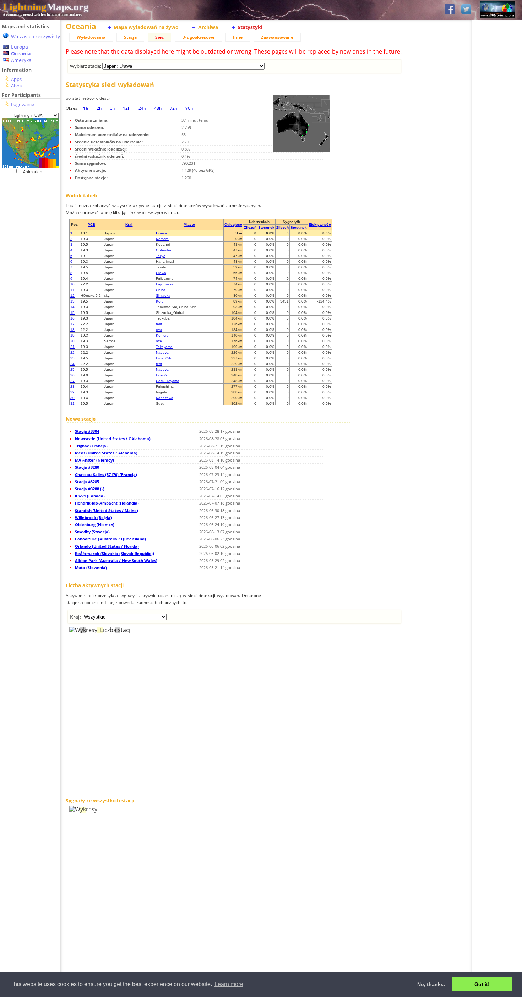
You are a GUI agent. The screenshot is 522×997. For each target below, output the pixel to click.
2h (99, 108)
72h (173, 108)
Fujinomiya (164, 284)
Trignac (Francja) (91, 445)
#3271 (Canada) (90, 495)
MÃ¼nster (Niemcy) (94, 460)
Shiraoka (163, 296)
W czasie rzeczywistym (38, 36)
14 (72, 307)
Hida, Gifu (164, 358)
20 (72, 341)
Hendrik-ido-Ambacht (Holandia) (107, 503)
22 (72, 352)
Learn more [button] (228, 984)
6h (112, 108)
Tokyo (160, 256)
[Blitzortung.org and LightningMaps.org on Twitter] (466, 10)
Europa (19, 46)
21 (72, 347)
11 (72, 290)
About (17, 85)
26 (72, 375)
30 (72, 398)
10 (72, 284)
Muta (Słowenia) (91, 567)
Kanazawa (164, 398)
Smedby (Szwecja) (92, 531)
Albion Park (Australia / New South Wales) (116, 560)
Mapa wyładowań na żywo (146, 27)
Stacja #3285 (87, 481)
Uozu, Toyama (167, 381)
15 (72, 313)
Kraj (128, 225)
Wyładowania (91, 37)
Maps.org (46, 6)
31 (72, 403)
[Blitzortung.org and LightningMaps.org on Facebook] (449, 10)
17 (72, 324)
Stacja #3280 (87, 467)
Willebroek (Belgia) (93, 517)
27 (72, 381)
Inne (238, 37)
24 (72, 364)
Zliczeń (250, 227)
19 (72, 335)
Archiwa (208, 27)
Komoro (162, 239)
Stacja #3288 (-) (89, 488)
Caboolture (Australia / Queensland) (110, 538)
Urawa (161, 233)
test (159, 324)
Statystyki (250, 27)
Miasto (189, 225)
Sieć (159, 37)
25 (72, 369)
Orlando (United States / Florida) (107, 546)
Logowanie (22, 104)
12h (126, 108)
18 (72, 330)
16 (72, 318)
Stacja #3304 (87, 431)
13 (72, 301)
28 (72, 386)
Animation (34, 171)
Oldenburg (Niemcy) (94, 524)
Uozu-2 (162, 375)
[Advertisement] (27, 218)
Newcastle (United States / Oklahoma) (113, 438)
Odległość (233, 225)
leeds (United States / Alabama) (106, 453)
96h (189, 108)
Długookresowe (198, 37)
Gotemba (163, 250)
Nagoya (162, 352)
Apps (16, 79)
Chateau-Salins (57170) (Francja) (106, 474)
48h (158, 108)
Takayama (164, 347)
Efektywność (320, 225)
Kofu (160, 301)
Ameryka (21, 60)
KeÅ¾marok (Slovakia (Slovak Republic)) (114, 553)
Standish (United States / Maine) (106, 510)
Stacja (130, 37)
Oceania (21, 53)
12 (72, 296)
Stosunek (266, 227)
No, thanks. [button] (431, 984)
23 (72, 358)
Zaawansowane (277, 37)
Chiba (160, 290)
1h (85, 108)
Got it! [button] (482, 984)
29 (72, 392)
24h (142, 108)
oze (159, 341)
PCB (91, 225)
